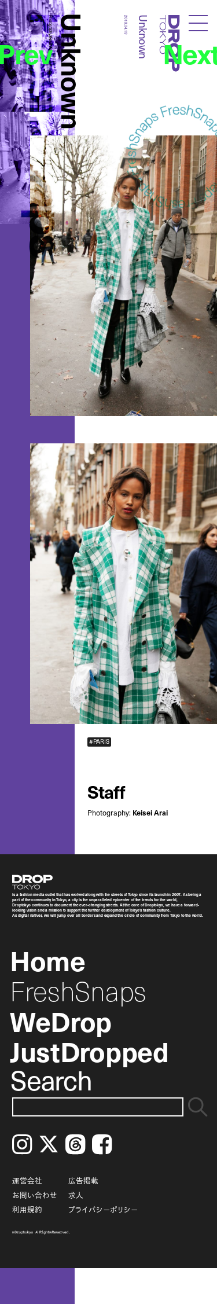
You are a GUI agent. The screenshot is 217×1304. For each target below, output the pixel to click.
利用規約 (27, 1209)
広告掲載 (83, 1180)
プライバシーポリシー (103, 1209)
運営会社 (27, 1180)
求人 (75, 1194)
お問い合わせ (34, 1194)
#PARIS (99, 741)
